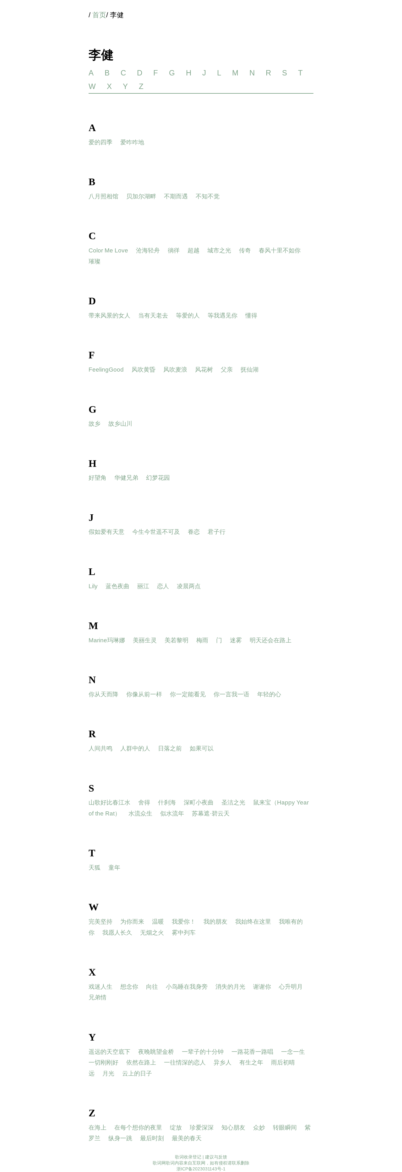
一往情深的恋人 (185, 1062)
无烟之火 (152, 932)
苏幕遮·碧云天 (211, 813)
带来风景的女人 (109, 315)
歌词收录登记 (188, 1156)
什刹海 (167, 802)
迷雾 (236, 640)
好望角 (97, 477)
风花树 (204, 369)
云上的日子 (137, 1073)
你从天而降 (103, 694)
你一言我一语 (231, 694)
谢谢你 (262, 986)
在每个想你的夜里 (138, 1127)
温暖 (158, 921)
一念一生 (293, 1051)
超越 (193, 250)
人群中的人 (135, 748)
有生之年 (251, 1062)
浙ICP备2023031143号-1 (201, 1168)
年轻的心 (269, 694)
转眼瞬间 (285, 1127)
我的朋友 (215, 921)
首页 (99, 15)
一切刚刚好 (103, 1062)
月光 (108, 1073)
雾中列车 (184, 932)
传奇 (245, 250)
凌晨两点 (189, 586)
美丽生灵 (145, 640)
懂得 (251, 315)
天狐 (94, 867)
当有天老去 (153, 315)
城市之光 (219, 250)
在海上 (97, 1127)
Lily (93, 586)
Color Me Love (108, 250)
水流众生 (140, 813)
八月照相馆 (103, 196)
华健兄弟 (126, 477)
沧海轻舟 (148, 250)
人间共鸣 (100, 748)
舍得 (144, 802)
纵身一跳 (120, 1138)
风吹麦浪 (175, 369)
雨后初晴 (283, 1062)
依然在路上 (141, 1062)
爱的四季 (100, 142)
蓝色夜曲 (117, 586)
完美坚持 (100, 921)
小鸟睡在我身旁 (187, 986)
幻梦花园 (158, 477)
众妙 (259, 1127)
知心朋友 (233, 1127)
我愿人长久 (117, 932)
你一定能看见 (188, 694)
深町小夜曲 (199, 802)
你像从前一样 (144, 694)
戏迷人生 (100, 986)
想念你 (129, 986)
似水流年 (172, 813)
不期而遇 (176, 196)
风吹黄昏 (143, 369)
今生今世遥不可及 (156, 531)
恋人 (163, 586)
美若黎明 (176, 640)
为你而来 (132, 921)
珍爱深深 (202, 1127)
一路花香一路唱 (252, 1051)
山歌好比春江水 (109, 802)
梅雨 (202, 640)
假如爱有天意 (106, 531)
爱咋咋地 (132, 142)
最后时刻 (152, 1138)
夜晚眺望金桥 (156, 1051)
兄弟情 (97, 997)
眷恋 (194, 531)
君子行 (216, 531)
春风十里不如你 (280, 250)
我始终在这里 (253, 921)
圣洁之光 (233, 802)
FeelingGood (106, 369)
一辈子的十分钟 (203, 1051)
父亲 (227, 369)
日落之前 (170, 748)
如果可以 (202, 748)
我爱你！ (184, 921)
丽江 (143, 586)
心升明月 (291, 986)
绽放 (176, 1127)
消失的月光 (230, 986)
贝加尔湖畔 (141, 196)
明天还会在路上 (270, 640)
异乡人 (222, 1062)
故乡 (94, 423)
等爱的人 (188, 315)
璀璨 (94, 261)
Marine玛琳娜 (107, 640)
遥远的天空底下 (109, 1051)
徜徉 (174, 250)
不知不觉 (208, 196)
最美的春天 (187, 1138)
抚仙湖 (249, 369)
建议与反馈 (216, 1156)
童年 (114, 867)
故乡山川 (120, 423)
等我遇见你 (222, 315)
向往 (152, 986)
